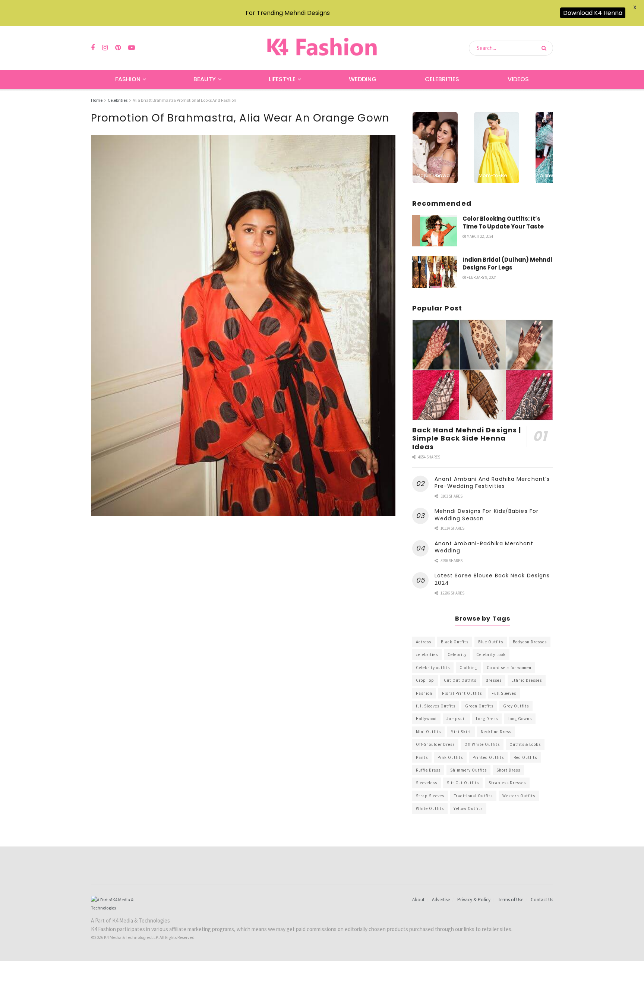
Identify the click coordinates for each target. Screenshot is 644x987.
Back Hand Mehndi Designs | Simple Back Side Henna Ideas (466, 438)
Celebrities (442, 79)
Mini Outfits (428, 731)
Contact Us (542, 899)
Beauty (204, 79)
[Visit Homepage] (322, 48)
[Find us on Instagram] (105, 48)
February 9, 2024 (481, 277)
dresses (494, 680)
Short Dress (508, 770)
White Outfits (430, 808)
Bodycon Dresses (530, 641)
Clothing (468, 667)
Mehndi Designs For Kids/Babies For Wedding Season (487, 514)
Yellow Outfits (468, 808)
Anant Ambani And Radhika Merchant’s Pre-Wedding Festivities (492, 482)
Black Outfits (454, 641)
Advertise (441, 899)
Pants (422, 757)
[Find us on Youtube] (131, 48)
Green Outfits (479, 706)
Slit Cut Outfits (463, 782)
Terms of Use (510, 899)
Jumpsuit (456, 718)
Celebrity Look (491, 654)
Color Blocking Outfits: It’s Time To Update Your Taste (503, 222)
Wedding (362, 79)
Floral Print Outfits (462, 693)
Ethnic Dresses (526, 680)
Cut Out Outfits (460, 680)
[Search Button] (545, 48)
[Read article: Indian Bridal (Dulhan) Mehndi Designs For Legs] (434, 272)
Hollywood (426, 718)
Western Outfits (518, 795)
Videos (518, 79)
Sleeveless (426, 782)
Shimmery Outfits (468, 770)
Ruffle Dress (428, 770)
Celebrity (457, 654)
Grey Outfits (516, 706)
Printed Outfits (488, 757)
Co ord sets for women (509, 667)
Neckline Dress (496, 731)
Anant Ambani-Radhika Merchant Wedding (484, 547)
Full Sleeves (504, 693)
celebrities (427, 654)
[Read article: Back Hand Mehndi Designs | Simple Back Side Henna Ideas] (482, 369)
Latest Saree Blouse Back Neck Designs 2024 (492, 579)
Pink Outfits (450, 757)
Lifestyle (282, 79)
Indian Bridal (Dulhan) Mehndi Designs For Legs (507, 263)
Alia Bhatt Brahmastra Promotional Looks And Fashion (184, 100)
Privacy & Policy (473, 899)
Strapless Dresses (507, 782)
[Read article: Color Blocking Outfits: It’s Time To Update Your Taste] (434, 231)
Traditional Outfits (473, 795)
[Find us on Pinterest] (118, 48)
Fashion (128, 79)
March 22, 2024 (479, 236)
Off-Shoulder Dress (435, 744)
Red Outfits (525, 757)
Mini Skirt (461, 731)
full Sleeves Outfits (435, 706)
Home (96, 100)
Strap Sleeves (430, 795)
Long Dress (487, 718)
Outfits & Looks (525, 744)
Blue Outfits (490, 641)
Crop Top (425, 680)
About (418, 899)
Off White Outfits (482, 744)
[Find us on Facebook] (93, 48)
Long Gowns (520, 718)
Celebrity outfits (433, 667)
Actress (423, 641)
